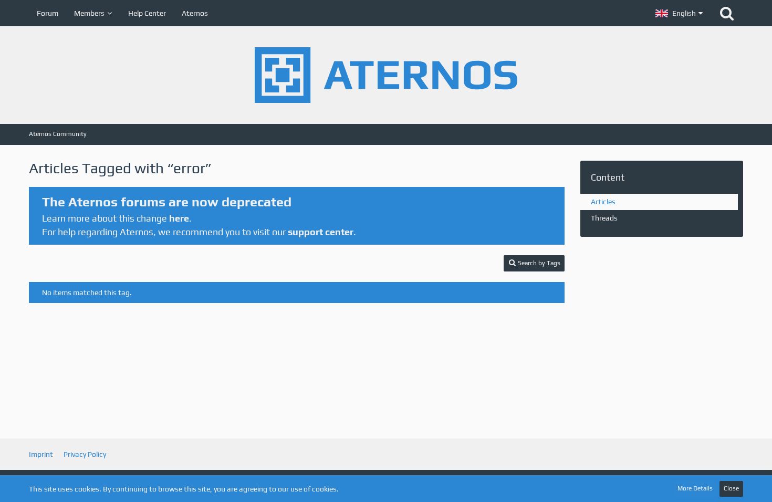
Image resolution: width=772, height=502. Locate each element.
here (179, 218)
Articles (603, 201)
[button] (679, 13)
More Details (695, 488)
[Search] (727, 13)
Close (731, 488)
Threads (604, 218)
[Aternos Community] (386, 75)
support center (320, 231)
